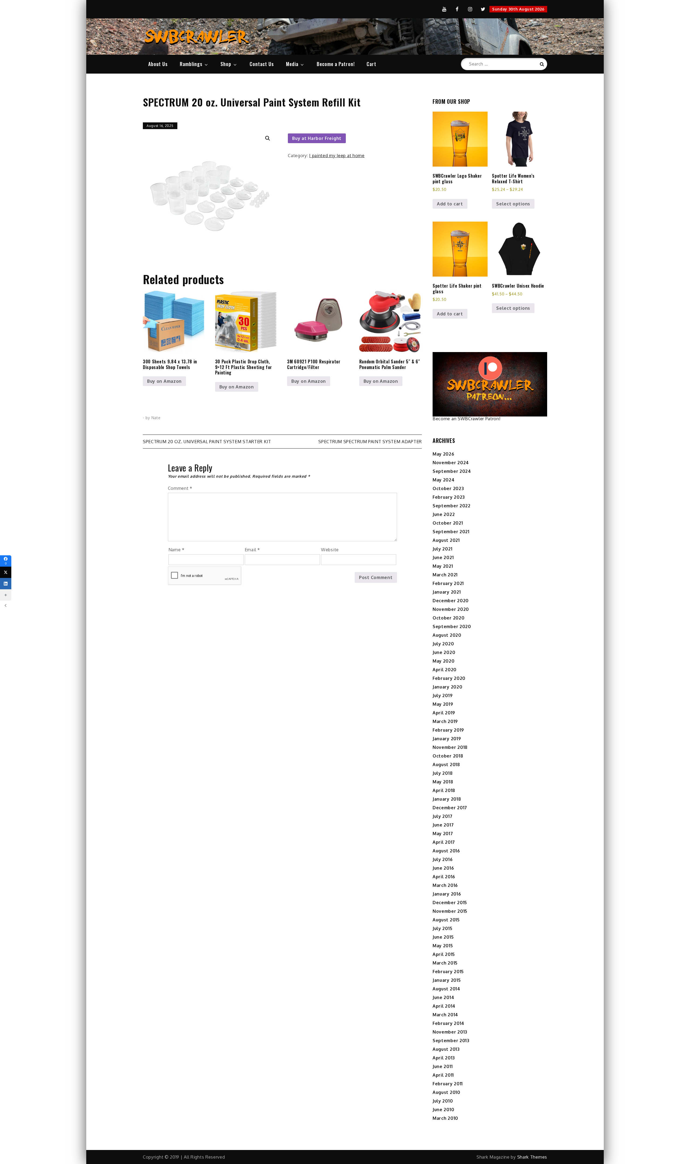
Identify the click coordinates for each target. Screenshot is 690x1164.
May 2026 (443, 454)
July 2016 (443, 859)
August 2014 (446, 988)
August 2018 (446, 764)
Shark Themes (532, 1157)
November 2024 (451, 462)
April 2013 (444, 1057)
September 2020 (452, 626)
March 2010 (445, 1118)
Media (292, 63)
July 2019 (443, 695)
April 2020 (445, 669)
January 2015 (447, 980)
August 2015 (446, 919)
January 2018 (447, 799)
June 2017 (443, 825)
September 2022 (452, 505)
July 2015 (442, 928)
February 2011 (448, 1083)
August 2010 (446, 1092)
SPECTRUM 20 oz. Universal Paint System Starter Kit (207, 441)
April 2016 (444, 876)
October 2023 (448, 488)
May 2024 (444, 480)
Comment (180, 488)
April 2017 (444, 842)
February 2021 (448, 583)
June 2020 (444, 652)
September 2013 (451, 1040)
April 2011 (443, 1075)
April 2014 (444, 1006)
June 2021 (443, 557)
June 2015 (443, 937)
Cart (371, 63)
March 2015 (445, 963)
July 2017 (442, 816)
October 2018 (448, 756)
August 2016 (446, 850)
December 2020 (451, 600)
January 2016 (447, 894)
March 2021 (445, 574)
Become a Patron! (336, 63)
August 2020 (447, 635)
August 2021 (446, 540)
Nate (156, 417)
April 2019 (444, 712)
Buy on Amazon (164, 381)
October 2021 (448, 523)
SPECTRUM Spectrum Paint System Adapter (370, 441)
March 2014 (445, 1014)
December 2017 (450, 807)
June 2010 (443, 1109)
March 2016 (445, 885)
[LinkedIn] (5, 583)
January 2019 (447, 738)
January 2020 (447, 687)
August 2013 (446, 1049)
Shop (225, 63)
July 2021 (442, 549)
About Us (158, 63)
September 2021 (451, 531)
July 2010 (443, 1101)
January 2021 (447, 592)
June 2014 (443, 997)
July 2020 (443, 643)
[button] (267, 138)
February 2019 (448, 730)
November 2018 (450, 747)
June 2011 (443, 1066)
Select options (513, 203)
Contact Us (262, 63)
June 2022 (444, 514)
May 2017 (443, 833)
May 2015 (443, 945)
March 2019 (445, 721)
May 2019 (443, 704)
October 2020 (448, 618)
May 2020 (444, 661)
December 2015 (450, 902)
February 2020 (449, 678)
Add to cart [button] (450, 203)
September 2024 (452, 471)
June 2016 (443, 868)
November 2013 (450, 1032)
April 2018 (444, 790)
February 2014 (448, 1023)
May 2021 (443, 566)
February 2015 (448, 971)
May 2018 (443, 781)
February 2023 (449, 497)
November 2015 (450, 911)
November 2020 (451, 609)
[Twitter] (5, 572)
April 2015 (444, 954)
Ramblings (191, 63)
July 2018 (443, 773)
